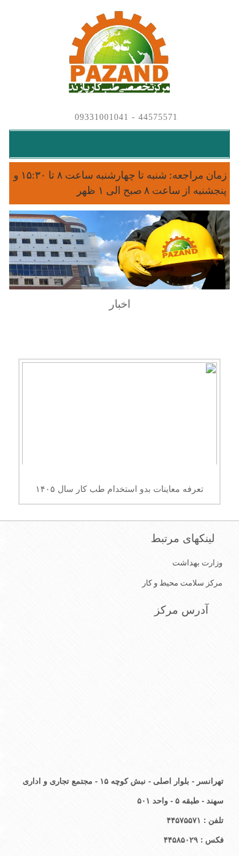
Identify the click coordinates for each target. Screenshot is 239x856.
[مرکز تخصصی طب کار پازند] (119, 52)
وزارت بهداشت (197, 562)
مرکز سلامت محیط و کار (182, 582)
